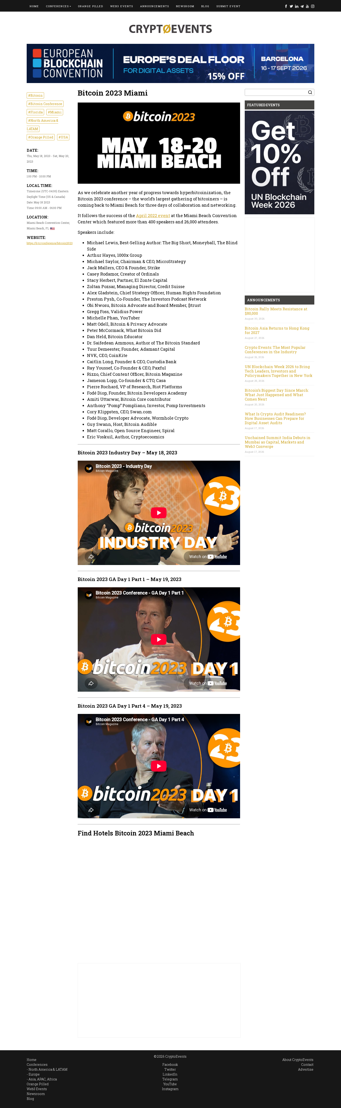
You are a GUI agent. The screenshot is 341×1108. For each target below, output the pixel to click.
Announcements (154, 6)
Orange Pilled (90, 6)
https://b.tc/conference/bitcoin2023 (50, 243)
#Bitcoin (35, 95)
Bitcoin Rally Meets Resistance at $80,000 (276, 311)
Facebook (286, 6)
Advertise (305, 1069)
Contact (307, 1064)
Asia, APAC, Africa (43, 1079)
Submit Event (228, 6)
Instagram (312, 6)
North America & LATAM (48, 1069)
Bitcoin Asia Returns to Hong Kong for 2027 (277, 330)
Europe (34, 1074)
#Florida (35, 112)
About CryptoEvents (297, 1059)
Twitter (291, 6)
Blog (205, 6)
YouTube (307, 6)
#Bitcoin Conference (45, 104)
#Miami (55, 112)
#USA (63, 137)
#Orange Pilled (40, 137)
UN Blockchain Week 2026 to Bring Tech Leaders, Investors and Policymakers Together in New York (278, 371)
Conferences (57, 6)
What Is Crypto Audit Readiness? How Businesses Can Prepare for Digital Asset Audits (275, 418)
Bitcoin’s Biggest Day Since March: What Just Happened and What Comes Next (277, 394)
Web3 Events (121, 6)
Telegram (302, 6)
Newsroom (185, 6)
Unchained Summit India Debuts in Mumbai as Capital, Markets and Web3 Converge (277, 442)
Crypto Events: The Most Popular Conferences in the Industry (275, 349)
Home (34, 6)
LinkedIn (296, 6)
